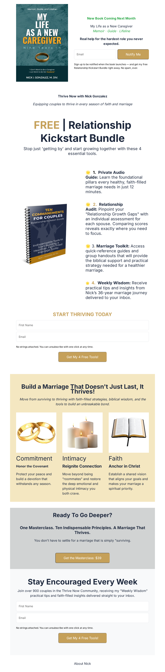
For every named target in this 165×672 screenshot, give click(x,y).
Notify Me (133, 54)
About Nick (82, 664)
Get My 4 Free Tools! (82, 357)
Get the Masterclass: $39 (82, 558)
